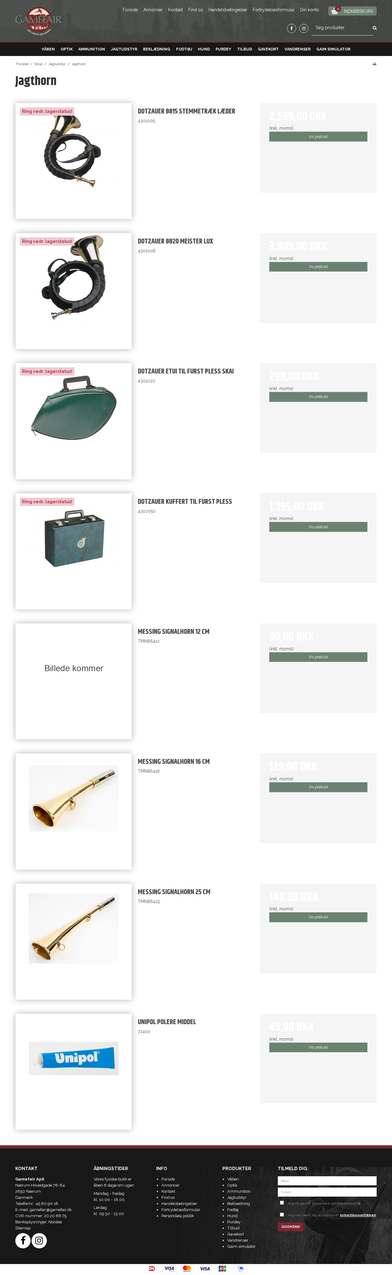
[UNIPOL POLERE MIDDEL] (74, 1072)
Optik (67, 49)
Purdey (223, 49)
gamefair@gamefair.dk (51, 1209)
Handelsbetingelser (228, 9)
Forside (130, 9)
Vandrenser (298, 49)
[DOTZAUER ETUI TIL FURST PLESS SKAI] (74, 421)
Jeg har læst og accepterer (332, 1215)
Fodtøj (184, 49)
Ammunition (91, 49)
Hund (204, 49)
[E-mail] (327, 1191)
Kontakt (175, 9)
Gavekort (268, 49)
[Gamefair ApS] (38, 21)
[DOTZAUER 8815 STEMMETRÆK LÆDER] (74, 161)
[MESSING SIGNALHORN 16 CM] (74, 811)
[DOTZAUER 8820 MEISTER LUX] (74, 291)
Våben (48, 49)
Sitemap (23, 1227)
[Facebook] (291, 28)
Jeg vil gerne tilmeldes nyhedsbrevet (332, 1202)
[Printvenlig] (374, 64)
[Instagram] (303, 28)
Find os (195, 9)
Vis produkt (318, 136)
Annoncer (153, 9)
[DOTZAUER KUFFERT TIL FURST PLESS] (74, 551)
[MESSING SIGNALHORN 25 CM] (74, 942)
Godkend (290, 1227)
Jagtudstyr (124, 49)
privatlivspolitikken (358, 1215)
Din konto (309, 9)
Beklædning (156, 49)
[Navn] (327, 1180)
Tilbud (244, 49)
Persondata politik (177, 1215)
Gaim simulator (333, 49)
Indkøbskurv (355, 10)
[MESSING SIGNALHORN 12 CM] (74, 681)
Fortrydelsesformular (274, 9)
